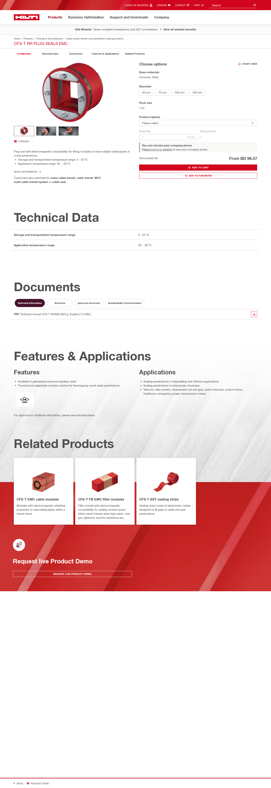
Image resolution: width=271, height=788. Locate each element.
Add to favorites (200, 175)
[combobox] (233, 5)
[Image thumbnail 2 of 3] (46, 131)
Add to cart (200, 167)
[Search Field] (254, 5)
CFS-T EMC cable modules (38, 499)
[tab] (24, 54)
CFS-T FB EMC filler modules (101, 499)
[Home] (26, 17)
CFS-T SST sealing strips (159, 499)
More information (25, 171)
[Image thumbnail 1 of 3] (24, 131)
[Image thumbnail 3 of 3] (68, 131)
